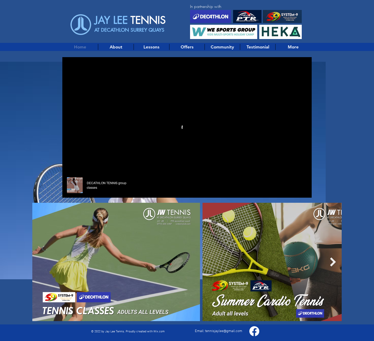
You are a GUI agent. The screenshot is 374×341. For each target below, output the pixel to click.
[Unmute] (77, 190)
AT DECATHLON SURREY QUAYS (129, 30)
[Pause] (69, 190)
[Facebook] (254, 331)
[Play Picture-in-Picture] (296, 190)
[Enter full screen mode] (304, 190)
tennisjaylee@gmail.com (223, 331)
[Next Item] (333, 262)
